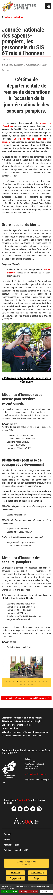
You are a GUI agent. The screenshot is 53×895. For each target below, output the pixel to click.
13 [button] (21, 685)
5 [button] (21, 681)
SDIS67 (13, 808)
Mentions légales (11, 844)
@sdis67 (39, 808)
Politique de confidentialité (16, 850)
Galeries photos (40, 732)
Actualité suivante (38, 698)
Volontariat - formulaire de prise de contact (22, 717)
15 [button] (28, 685)
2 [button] (10, 681)
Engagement (15, 878)
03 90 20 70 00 (33, 766)
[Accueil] (21, 6)
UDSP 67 (37, 735)
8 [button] (32, 681)
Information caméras (11, 735)
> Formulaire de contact (35, 774)
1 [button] (6, 681)
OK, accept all (10, 892)
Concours (6, 725)
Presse (7, 839)
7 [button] (28, 681)
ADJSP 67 (27, 735)
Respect (37, 878)
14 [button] (24, 685)
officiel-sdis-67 (26, 808)
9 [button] (36, 681)
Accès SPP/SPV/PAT (26, 863)
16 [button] (32, 685)
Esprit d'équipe (37, 872)
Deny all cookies (29, 892)
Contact (7, 834)
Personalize (46, 892)
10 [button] (39, 681)
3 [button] (13, 681)
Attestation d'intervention (14, 721)
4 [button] (17, 681)
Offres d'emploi (34, 721)
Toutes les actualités (13, 17)
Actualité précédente (15, 698)
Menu (48, 6)
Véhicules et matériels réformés (16, 732)
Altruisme (15, 872)
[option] (26, 667)
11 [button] (43, 681)
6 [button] (24, 681)
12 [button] (47, 681)
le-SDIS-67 (20, 808)
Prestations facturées (22, 725)
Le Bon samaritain (10, 728)
